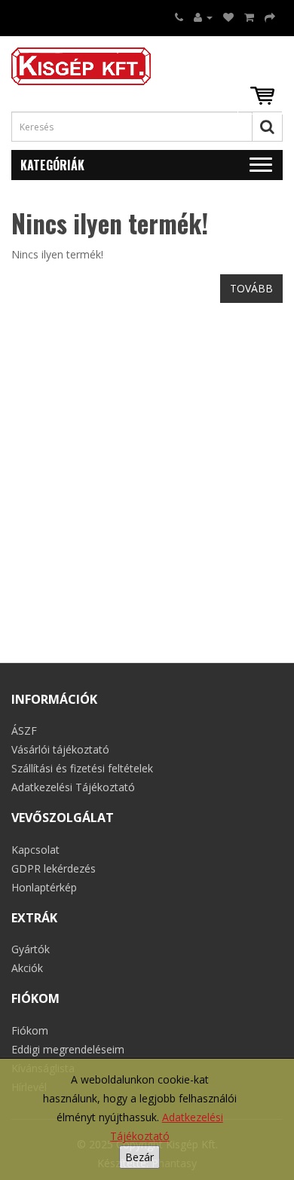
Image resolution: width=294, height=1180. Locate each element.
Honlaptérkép (44, 887)
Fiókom (29, 1030)
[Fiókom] (203, 17)
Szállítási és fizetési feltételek (82, 768)
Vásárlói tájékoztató (60, 749)
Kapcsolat (35, 849)
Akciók (27, 968)
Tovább (251, 288)
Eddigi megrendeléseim (67, 1049)
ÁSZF (24, 730)
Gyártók (30, 949)
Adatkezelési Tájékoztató (73, 787)
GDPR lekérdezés (53, 868)
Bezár (139, 1157)
